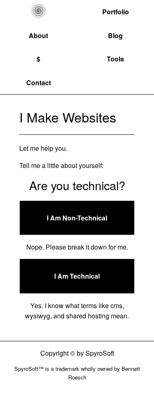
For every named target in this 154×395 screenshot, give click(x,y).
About (38, 35)
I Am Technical (77, 276)
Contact (38, 82)
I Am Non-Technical (77, 217)
